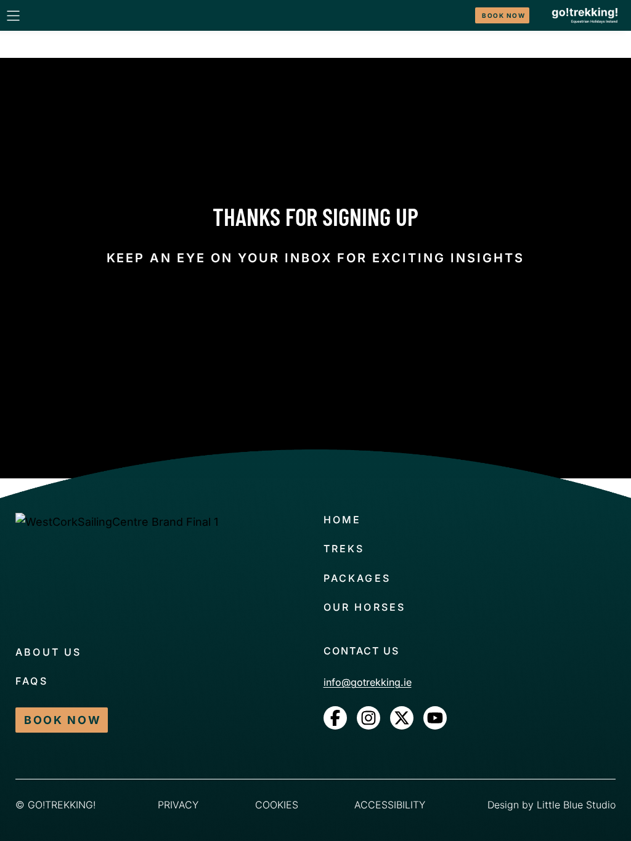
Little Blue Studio (576, 805)
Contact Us (361, 651)
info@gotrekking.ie (368, 682)
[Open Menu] (13, 16)
